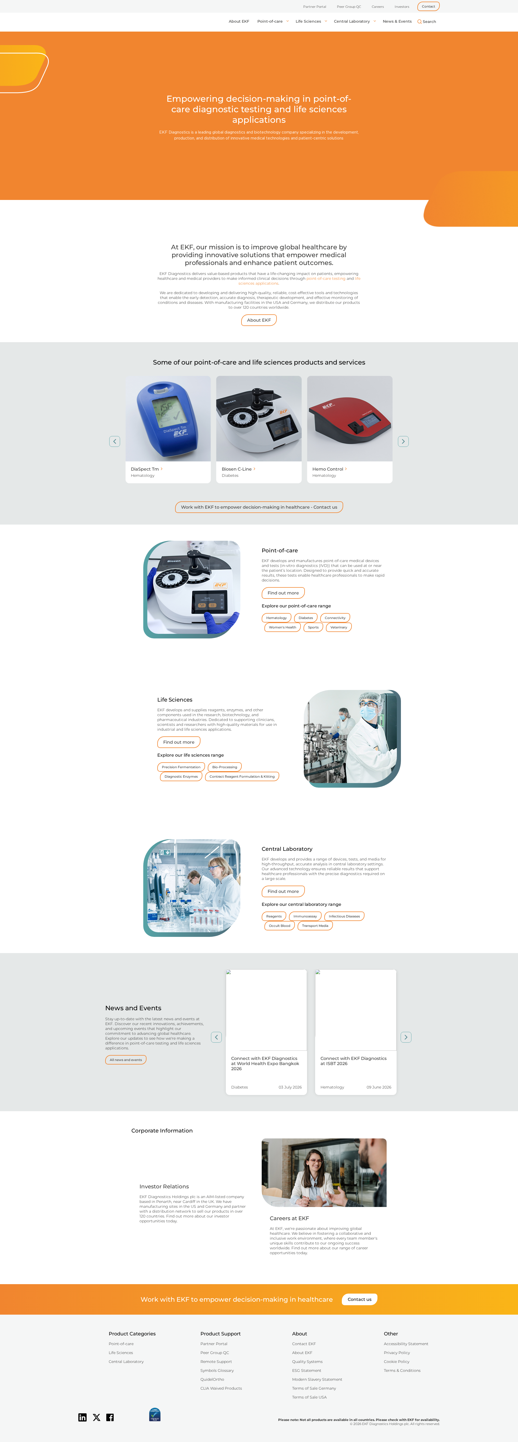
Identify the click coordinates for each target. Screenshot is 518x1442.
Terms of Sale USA (309, 1397)
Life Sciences (309, 21)
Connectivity (335, 618)
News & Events (397, 21)
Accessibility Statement (406, 1343)
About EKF (239, 21)
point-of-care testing (326, 278)
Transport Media (315, 926)
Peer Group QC (349, 7)
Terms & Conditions (402, 1370)
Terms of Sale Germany (314, 1388)
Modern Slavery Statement (317, 1379)
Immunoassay (305, 916)
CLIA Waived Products (221, 1388)
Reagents (274, 916)
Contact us (360, 1299)
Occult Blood (279, 926)
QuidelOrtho (212, 1379)
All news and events (126, 1060)
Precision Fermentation (181, 767)
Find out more (283, 593)
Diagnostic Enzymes (181, 776)
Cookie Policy (396, 1361)
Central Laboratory (352, 21)
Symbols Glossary (217, 1370)
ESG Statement (306, 1370)
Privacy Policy (397, 1352)
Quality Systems (307, 1361)
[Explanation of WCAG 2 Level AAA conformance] (128, 1422)
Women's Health (282, 627)
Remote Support (216, 1361)
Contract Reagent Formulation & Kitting (242, 776)
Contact (428, 6)
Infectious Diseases (344, 916)
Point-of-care (270, 21)
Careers (378, 7)
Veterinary (338, 627)
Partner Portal (314, 7)
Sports (313, 627)
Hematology (276, 618)
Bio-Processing (224, 767)
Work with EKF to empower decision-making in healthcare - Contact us (259, 507)
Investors (402, 7)
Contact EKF (304, 1343)
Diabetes (306, 618)
